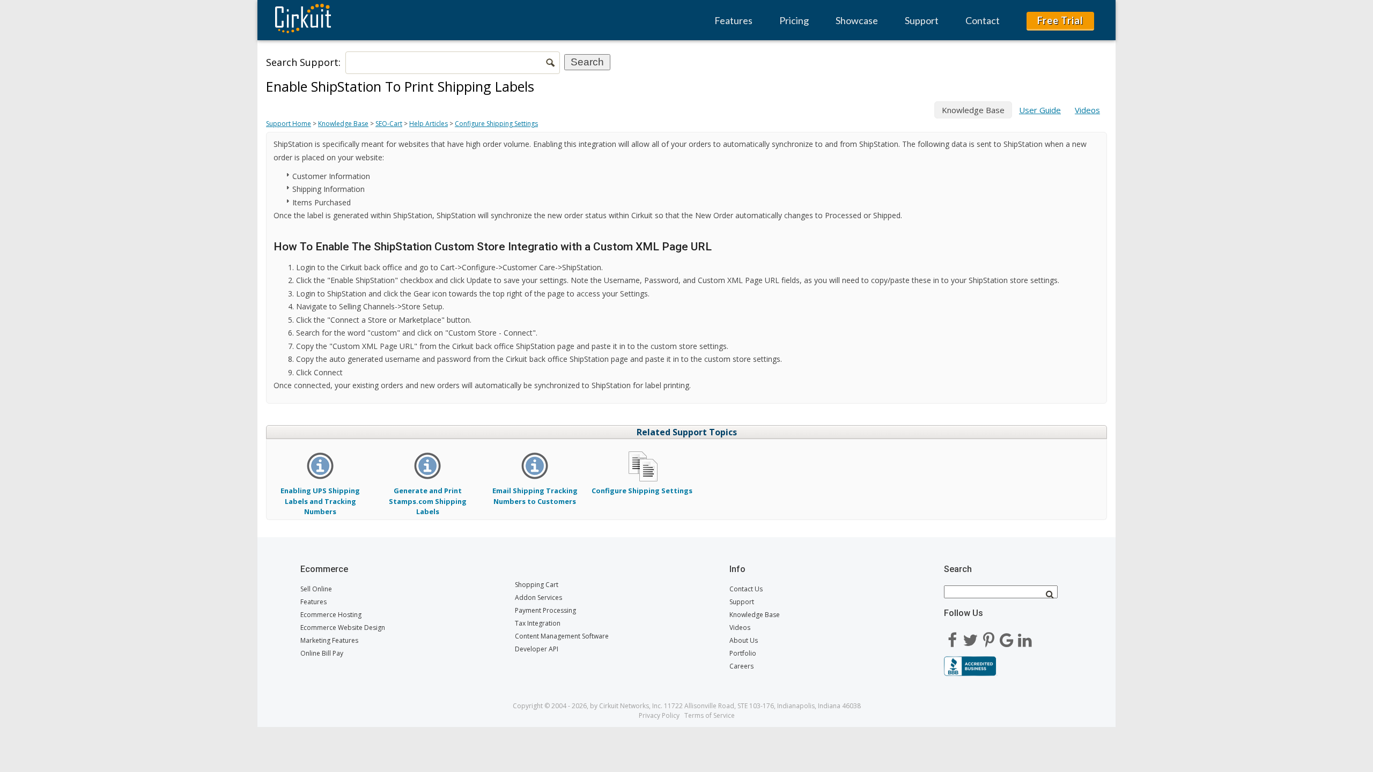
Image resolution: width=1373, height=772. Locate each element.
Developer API (536, 649)
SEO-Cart (388, 123)
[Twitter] (970, 636)
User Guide (1040, 110)
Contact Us (746, 588)
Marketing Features (329, 640)
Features (733, 20)
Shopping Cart (536, 584)
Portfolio (742, 653)
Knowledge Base (343, 123)
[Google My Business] (1007, 636)
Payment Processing (545, 610)
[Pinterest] (988, 636)
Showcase (857, 20)
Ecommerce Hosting (330, 614)
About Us (743, 640)
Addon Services (538, 597)
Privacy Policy (659, 715)
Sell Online (316, 588)
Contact (982, 20)
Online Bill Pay (321, 653)
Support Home (288, 123)
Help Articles (428, 123)
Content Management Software (562, 636)
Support (922, 20)
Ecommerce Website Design (342, 627)
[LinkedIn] (1025, 636)
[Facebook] (952, 636)
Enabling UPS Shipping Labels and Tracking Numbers (320, 501)
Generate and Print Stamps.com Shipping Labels (428, 501)
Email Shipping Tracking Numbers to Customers (535, 496)
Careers (741, 666)
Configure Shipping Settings (496, 123)
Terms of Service (709, 715)
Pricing (794, 20)
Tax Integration (537, 623)
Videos (1087, 110)
